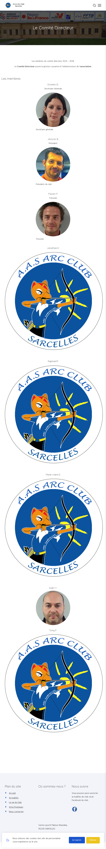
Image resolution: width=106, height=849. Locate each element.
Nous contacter (16, 812)
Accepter (76, 840)
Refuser (93, 840)
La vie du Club (15, 802)
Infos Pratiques (16, 807)
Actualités (13, 798)
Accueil (12, 793)
